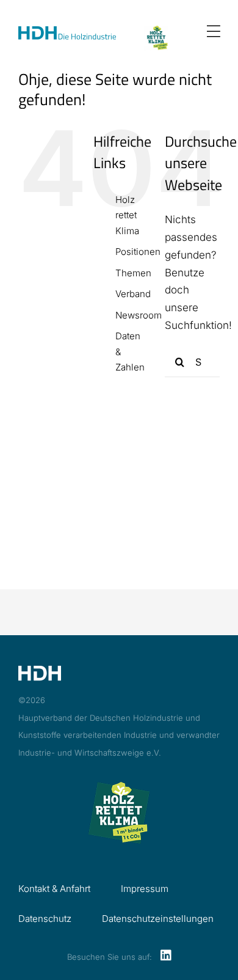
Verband (133, 294)
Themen (133, 273)
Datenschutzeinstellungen (158, 918)
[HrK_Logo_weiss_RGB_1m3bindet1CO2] (156, 30)
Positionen (137, 251)
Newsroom (138, 315)
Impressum (144, 888)
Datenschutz (44, 918)
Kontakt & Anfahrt (54, 888)
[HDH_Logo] (67, 31)
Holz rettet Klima (127, 215)
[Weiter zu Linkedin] (165, 956)
